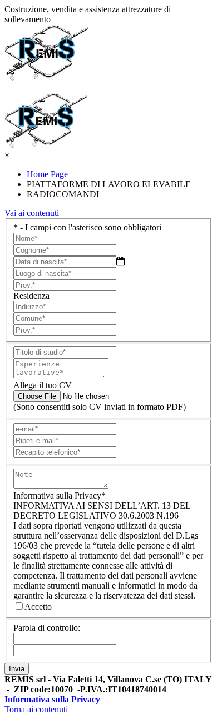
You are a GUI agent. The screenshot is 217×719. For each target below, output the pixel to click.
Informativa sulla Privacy (52, 699)
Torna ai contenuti (36, 709)
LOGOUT (32, 87)
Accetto (38, 606)
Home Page (47, 174)
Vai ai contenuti (31, 213)
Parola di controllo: (46, 627)
